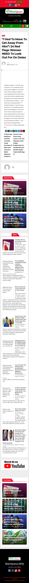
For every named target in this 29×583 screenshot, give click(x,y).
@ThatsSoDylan (20, 324)
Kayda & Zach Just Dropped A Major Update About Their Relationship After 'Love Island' (20, 319)
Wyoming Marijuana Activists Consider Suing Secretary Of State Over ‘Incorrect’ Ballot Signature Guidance (8, 145)
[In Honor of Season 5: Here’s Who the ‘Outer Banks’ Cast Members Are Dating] (8, 392)
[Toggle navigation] (11, 26)
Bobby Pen (19, 272)
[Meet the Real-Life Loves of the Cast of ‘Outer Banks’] (8, 292)
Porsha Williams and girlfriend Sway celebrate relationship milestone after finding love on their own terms (20, 265)
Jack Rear (19, 412)
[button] (20, 26)
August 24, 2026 (10, 193)
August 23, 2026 (10, 225)
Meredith (19, 244)
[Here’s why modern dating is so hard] (8, 414)
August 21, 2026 (9, 542)
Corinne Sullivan (20, 396)
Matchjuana (20, 193)
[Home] (2, 26)
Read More (9, 125)
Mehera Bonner (20, 374)
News (3, 35)
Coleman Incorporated (18, 580)
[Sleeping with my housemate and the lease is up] (8, 244)
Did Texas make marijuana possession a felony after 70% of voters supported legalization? (14, 207)
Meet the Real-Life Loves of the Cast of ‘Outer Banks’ (20, 288)
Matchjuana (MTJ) (14, 563)
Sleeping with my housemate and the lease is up (12, 188)
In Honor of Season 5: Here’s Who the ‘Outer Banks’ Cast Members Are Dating (20, 391)
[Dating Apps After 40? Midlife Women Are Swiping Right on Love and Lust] (8, 345)
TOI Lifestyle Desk (8, 444)
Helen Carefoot (20, 347)
